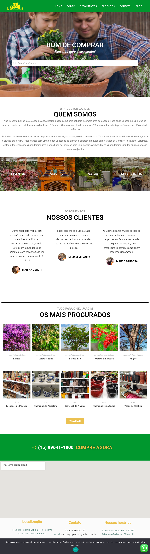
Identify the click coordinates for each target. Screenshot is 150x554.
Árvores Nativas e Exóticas (16, 355)
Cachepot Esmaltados (104, 405)
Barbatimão (75, 358)
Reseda (16, 358)
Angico (133, 358)
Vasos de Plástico (133, 405)
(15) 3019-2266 (77, 530)
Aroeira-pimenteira (104, 358)
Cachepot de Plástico (75, 405)
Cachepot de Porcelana (45, 405)
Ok (75, 549)
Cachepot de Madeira (16, 405)
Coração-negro (46, 358)
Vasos (17, 402)
